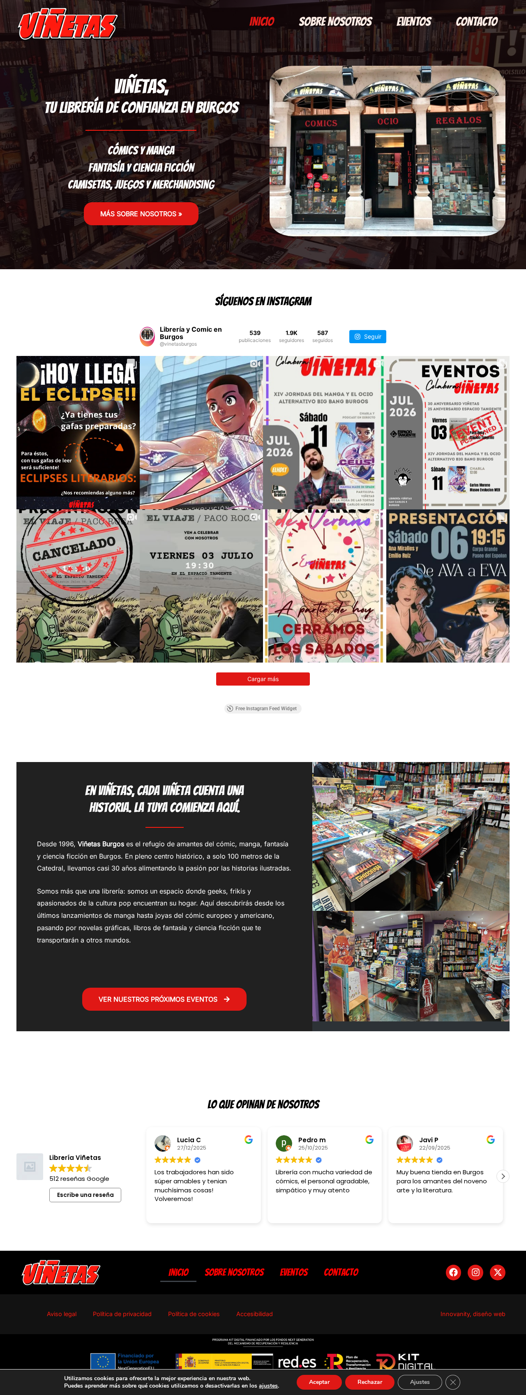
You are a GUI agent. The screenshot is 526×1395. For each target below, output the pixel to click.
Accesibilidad (254, 1313)
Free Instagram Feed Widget (266, 708)
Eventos (414, 21)
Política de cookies (194, 1313)
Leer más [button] (409, 1211)
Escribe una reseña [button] (85, 1195)
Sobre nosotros (335, 21)
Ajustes (420, 1382)
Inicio (261, 21)
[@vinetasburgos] (147, 336)
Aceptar (319, 1382)
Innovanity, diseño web (473, 1313)
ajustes (268, 1386)
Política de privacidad (122, 1313)
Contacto (476, 21)
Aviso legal (61, 1313)
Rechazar (370, 1382)
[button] (503, 1176)
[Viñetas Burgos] (67, 23)
